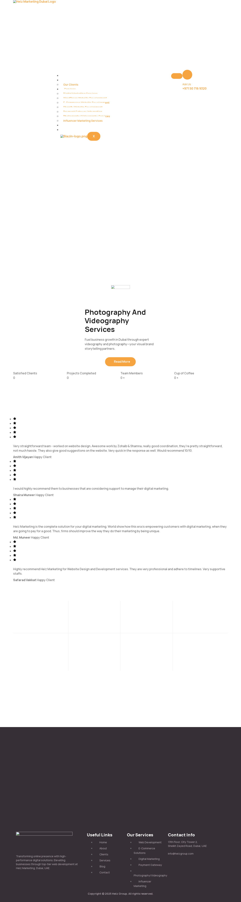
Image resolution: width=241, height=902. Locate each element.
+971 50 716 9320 (194, 88)
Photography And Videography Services (115, 320)
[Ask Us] (187, 75)
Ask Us (186, 84)
